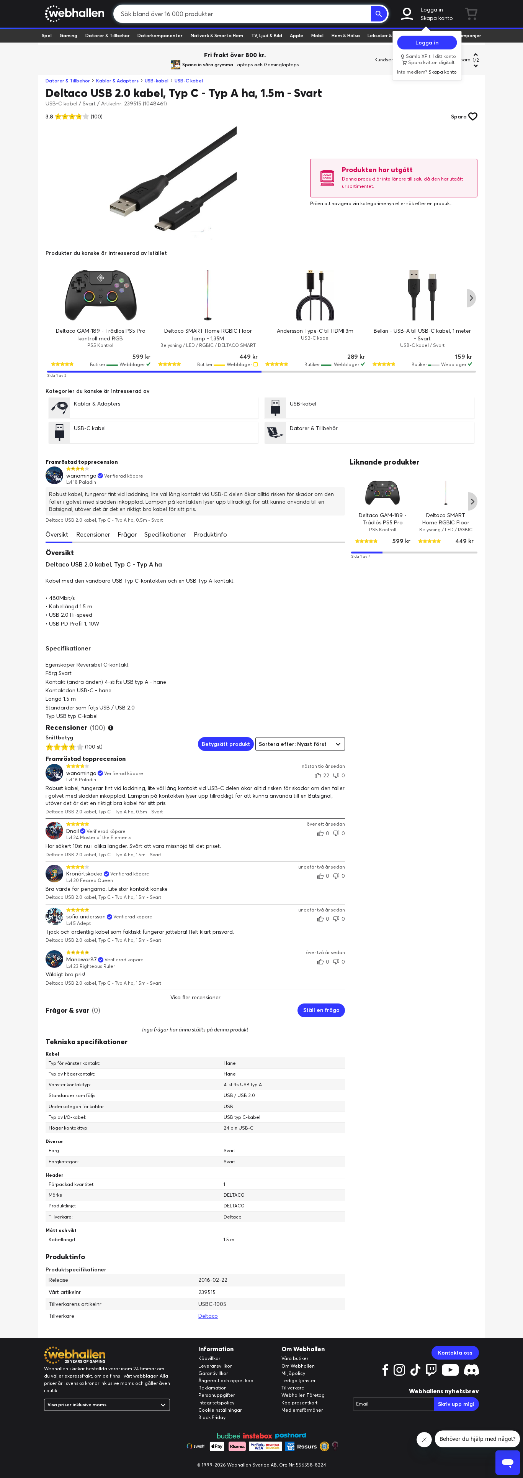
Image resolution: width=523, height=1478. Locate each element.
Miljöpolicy (293, 1373)
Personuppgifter (216, 1395)
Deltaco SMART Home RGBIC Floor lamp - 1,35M (445, 522)
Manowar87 (81, 959)
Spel (47, 35)
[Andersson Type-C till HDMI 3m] (315, 295)
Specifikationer (165, 534)
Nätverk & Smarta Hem (217, 35)
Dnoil (72, 831)
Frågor (127, 534)
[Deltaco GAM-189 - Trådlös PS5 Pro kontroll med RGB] (100, 295)
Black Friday (212, 1417)
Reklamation (212, 1388)
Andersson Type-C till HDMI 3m (315, 330)
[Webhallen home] (73, 13)
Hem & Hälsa (346, 35)
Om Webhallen (298, 1366)
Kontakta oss (455, 1352)
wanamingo (81, 476)
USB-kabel (156, 81)
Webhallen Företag (303, 1395)
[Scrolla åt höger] (471, 298)
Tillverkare (292, 1388)
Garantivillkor (213, 1373)
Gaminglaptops (281, 64)
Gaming (68, 35)
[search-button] (379, 13)
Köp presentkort (299, 1403)
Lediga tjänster (298, 1380)
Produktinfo (210, 534)
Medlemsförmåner (302, 1410)
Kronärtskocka (84, 874)
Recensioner (93, 534)
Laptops (243, 64)
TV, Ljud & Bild (266, 35)
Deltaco (208, 1315)
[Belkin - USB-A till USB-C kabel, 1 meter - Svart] (422, 295)
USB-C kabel (189, 81)
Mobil (317, 35)
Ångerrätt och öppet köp (225, 1380)
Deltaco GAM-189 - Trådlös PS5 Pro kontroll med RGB (383, 522)
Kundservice (388, 59)
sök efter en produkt (428, 203)
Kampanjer (468, 35)
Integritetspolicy (216, 1403)
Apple (296, 35)
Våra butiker (294, 1358)
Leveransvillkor (215, 1366)
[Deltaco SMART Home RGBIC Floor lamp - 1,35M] (208, 295)
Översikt (57, 534)
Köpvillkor (209, 1358)
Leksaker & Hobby (388, 35)
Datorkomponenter (160, 35)
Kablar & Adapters (117, 81)
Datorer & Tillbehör (107, 35)
